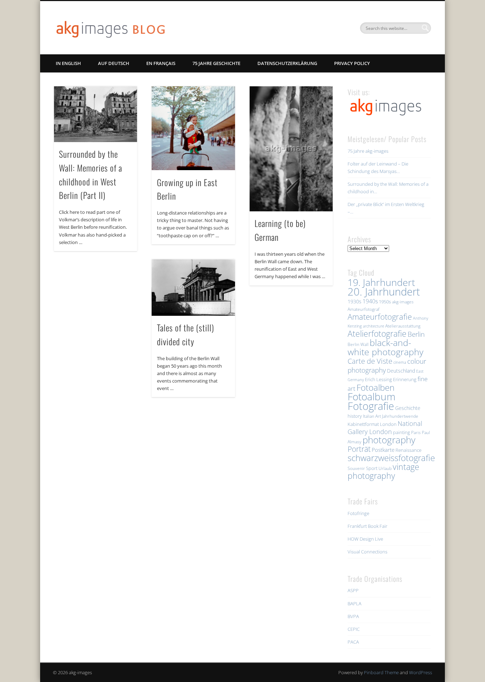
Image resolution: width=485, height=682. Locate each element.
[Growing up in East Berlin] (193, 128)
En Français (160, 63)
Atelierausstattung (402, 326)
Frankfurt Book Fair (367, 526)
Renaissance (408, 450)
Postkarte (383, 449)
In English (68, 63)
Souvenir (356, 468)
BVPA (353, 616)
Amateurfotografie (380, 316)
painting (401, 432)
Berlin (416, 334)
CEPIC (354, 629)
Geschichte (407, 408)
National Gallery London (385, 427)
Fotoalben (375, 387)
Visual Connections (367, 551)
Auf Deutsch (113, 63)
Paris (416, 432)
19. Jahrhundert (381, 282)
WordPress (420, 672)
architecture (373, 326)
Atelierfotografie (377, 333)
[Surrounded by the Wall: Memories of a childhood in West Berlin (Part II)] (95, 114)
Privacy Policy (352, 63)
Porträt (359, 449)
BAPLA (354, 603)
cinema (399, 362)
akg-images (403, 302)
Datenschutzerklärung (287, 63)
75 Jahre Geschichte (216, 63)
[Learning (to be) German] (291, 148)
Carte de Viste (370, 361)
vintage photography (383, 471)
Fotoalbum (372, 396)
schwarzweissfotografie (391, 458)
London (388, 424)
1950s (385, 301)
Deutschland (401, 370)
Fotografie (371, 406)
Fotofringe (358, 513)
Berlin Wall (358, 344)
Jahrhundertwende (400, 416)
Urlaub (385, 468)
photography (389, 440)
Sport (371, 468)
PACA (353, 642)
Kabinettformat (363, 424)
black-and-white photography (385, 347)
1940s (370, 301)
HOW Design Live (365, 539)
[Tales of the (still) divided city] (193, 287)
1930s (354, 301)
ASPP (353, 590)
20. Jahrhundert (384, 292)
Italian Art (372, 416)
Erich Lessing (378, 379)
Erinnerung (404, 379)
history (355, 416)
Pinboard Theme (381, 672)
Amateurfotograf (364, 309)
